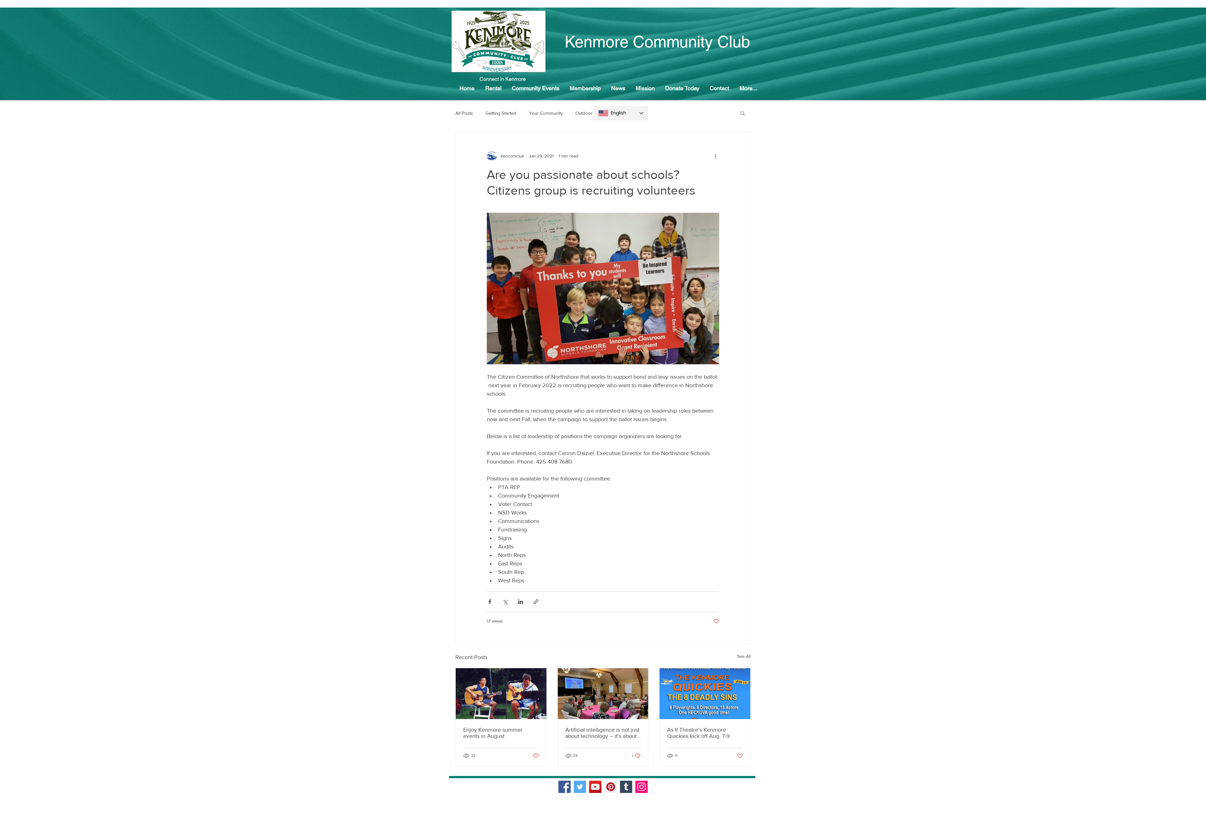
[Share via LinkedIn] (521, 602)
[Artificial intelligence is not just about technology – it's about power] (603, 693)
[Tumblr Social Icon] (626, 787)
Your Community (546, 113)
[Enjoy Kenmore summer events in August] (501, 693)
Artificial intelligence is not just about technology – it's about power (602, 733)
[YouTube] (595, 787)
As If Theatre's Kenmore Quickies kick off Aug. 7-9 (698, 733)
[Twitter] (580, 787)
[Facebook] (564, 787)
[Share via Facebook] (490, 602)
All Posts (464, 113)
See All (744, 656)
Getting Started (501, 113)
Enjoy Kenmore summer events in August (493, 733)
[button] (743, 112)
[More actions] (715, 156)
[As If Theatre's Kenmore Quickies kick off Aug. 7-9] (705, 693)
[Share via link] (536, 602)
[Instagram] (641, 787)
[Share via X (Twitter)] (505, 602)
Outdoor (584, 113)
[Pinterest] (611, 787)
